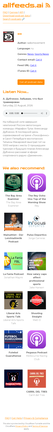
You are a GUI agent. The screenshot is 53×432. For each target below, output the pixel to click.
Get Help (17, 418)
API (21, 12)
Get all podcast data (31, 82)
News (30, 54)
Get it (39, 59)
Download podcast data (16, 15)
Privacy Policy (21, 426)
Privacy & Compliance (36, 418)
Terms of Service (40, 426)
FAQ (5, 12)
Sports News (42, 54)
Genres (13, 12)
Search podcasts (12, 19)
